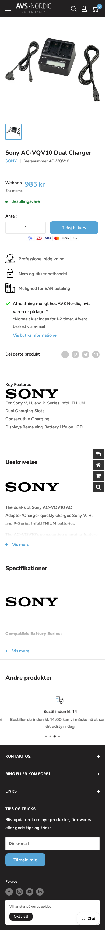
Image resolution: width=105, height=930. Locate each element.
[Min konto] (84, 9)
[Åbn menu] (8, 9)
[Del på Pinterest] (75, 354)
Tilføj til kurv (74, 227)
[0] (95, 9)
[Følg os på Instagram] (19, 892)
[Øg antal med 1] (40, 227)
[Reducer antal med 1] (11, 227)
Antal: (11, 216)
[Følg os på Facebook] (9, 892)
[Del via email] (96, 354)
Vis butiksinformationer (35, 335)
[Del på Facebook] (65, 354)
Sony (11, 161)
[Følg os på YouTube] (29, 892)
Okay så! (21, 916)
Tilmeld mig (25, 859)
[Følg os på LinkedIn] (40, 892)
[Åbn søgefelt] (74, 9)
